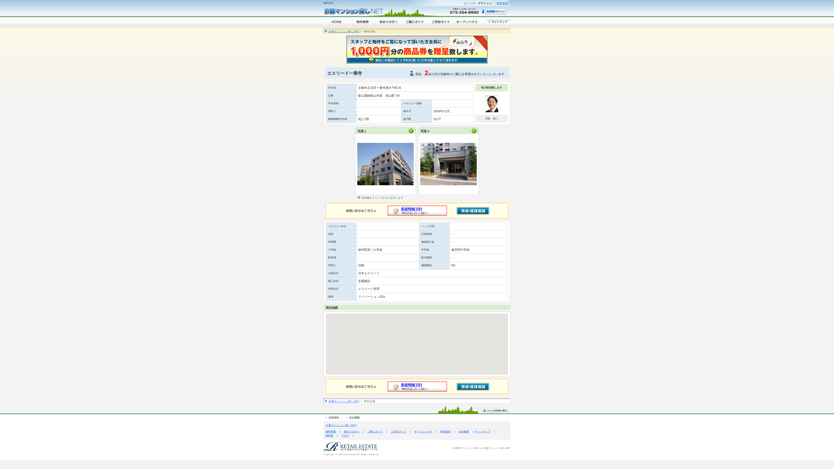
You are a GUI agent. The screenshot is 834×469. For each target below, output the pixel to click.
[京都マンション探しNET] (353, 13)
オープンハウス (423, 431)
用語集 (329, 435)
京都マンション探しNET (344, 31)
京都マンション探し (494, 448)
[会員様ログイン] (494, 13)
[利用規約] (332, 418)
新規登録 (502, 3)
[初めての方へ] (389, 25)
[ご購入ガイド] (415, 25)
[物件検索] (363, 25)
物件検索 (331, 431)
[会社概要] (353, 418)
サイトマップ (482, 431)
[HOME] (337, 25)
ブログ (345, 435)
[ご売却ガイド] (441, 25)
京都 (455, 448)
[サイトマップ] (498, 23)
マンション (468, 448)
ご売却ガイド (398, 431)
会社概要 (463, 431)
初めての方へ (351, 431)
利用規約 (445, 431)
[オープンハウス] (467, 25)
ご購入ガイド (375, 431)
